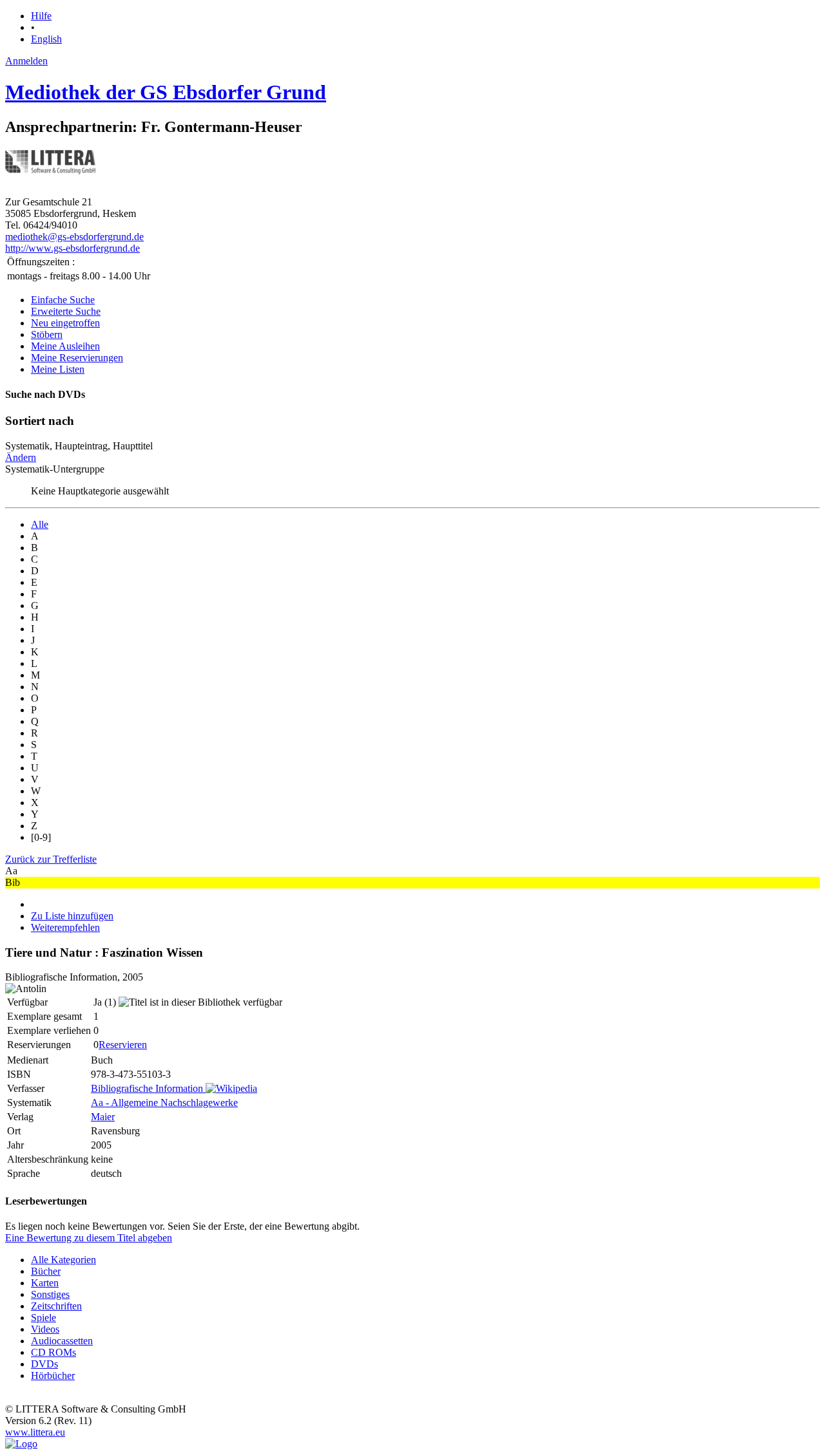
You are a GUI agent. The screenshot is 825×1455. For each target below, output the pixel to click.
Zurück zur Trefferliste (51, 859)
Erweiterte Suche (66, 311)
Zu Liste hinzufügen (72, 915)
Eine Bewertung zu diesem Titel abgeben (88, 1237)
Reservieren (123, 1044)
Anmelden (26, 60)
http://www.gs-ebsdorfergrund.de (72, 248)
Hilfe (41, 15)
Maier (103, 1116)
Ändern (20, 457)
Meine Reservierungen (77, 357)
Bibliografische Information (147, 1088)
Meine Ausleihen (65, 346)
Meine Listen (57, 369)
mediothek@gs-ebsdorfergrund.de (74, 236)
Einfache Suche (63, 299)
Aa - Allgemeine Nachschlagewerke (164, 1102)
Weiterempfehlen (65, 927)
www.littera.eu (35, 1432)
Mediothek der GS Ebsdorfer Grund (165, 92)
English (46, 38)
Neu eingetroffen (65, 322)
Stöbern (47, 334)
